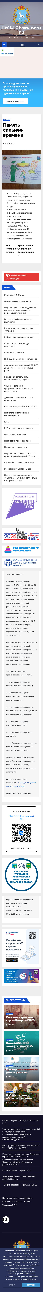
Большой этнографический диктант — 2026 (19, 1046)
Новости (7, 119)
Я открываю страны (12, 248)
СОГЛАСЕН (31, 1285)
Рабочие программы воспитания (19, 337)
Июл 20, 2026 (13, 1103)
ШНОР (7, 422)
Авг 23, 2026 (13, 1025)
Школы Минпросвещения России (19, 463)
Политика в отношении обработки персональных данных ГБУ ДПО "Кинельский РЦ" (17, 1201)
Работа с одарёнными (14, 353)
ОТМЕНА (12, 1285)
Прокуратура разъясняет (15, 447)
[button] (39, 45)
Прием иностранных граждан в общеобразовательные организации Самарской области (20, 478)
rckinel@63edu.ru (10, 1179)
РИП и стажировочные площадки (19, 428)
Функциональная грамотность (17, 301)
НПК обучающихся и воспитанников (20, 359)
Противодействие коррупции (17, 441)
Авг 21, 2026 (13, 1051)
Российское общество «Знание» (19, 469)
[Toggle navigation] (22, 44)
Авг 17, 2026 (13, 1077)
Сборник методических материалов (20, 406)
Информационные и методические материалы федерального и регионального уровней (20, 310)
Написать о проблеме (15, 101)
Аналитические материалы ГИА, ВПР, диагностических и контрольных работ (21, 368)
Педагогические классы (15, 435)
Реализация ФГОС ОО (14, 295)
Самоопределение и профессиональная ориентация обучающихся (18, 388)
